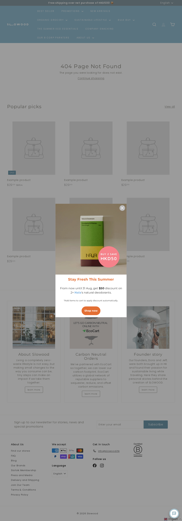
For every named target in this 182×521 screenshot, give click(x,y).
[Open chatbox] (174, 514)
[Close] (122, 208)
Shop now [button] (91, 310)
